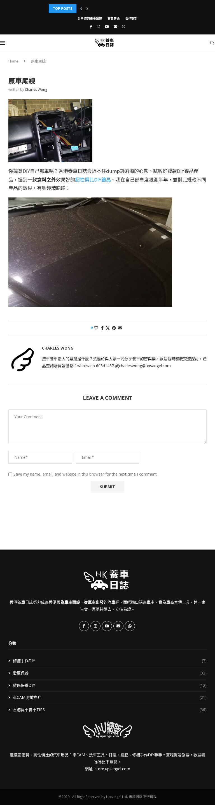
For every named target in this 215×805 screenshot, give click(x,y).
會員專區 (114, 18)
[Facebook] (91, 26)
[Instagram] (98, 26)
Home (13, 61)
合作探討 (131, 18)
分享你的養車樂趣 (90, 18)
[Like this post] (96, 328)
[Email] (115, 26)
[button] (81, 8)
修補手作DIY (110, 660)
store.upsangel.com (112, 768)
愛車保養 (110, 673)
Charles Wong (36, 89)
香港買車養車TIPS (110, 709)
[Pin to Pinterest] (114, 328)
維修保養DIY (110, 685)
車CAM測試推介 (110, 697)
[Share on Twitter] (108, 328)
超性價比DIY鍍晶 (93, 179)
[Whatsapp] (123, 26)
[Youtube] (107, 26)
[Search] (212, 43)
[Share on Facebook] (102, 328)
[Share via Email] (120, 328)
